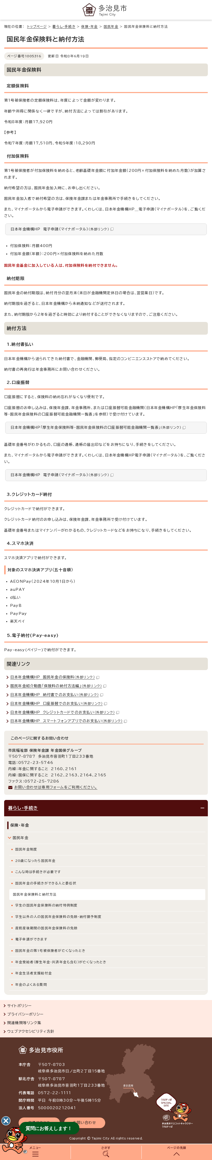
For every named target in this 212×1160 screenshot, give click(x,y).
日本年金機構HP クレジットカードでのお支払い (62, 712)
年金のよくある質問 (31, 984)
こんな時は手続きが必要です (38, 872)
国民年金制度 (26, 849)
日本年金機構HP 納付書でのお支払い (54, 695)
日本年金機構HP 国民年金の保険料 (52, 677)
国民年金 (111, 26)
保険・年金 (89, 26)
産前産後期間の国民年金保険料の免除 (46, 928)
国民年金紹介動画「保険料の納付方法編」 (56, 686)
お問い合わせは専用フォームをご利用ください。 (55, 787)
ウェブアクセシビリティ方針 (31, 1031)
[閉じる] (6, 1121)
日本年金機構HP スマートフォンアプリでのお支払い (66, 721)
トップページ (37, 26)
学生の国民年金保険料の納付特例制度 (46, 905)
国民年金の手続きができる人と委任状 (45, 883)
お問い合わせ (84, 1122)
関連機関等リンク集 (24, 1023)
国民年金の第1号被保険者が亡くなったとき (50, 950)
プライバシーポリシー (25, 1014)
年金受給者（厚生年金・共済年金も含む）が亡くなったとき (60, 962)
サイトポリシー (19, 1006)
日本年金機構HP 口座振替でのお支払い (56, 703)
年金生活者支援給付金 (33, 973)
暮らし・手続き (63, 26)
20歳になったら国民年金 (35, 860)
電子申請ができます (31, 939)
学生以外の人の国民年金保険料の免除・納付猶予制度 (58, 916)
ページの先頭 (176, 1147)
